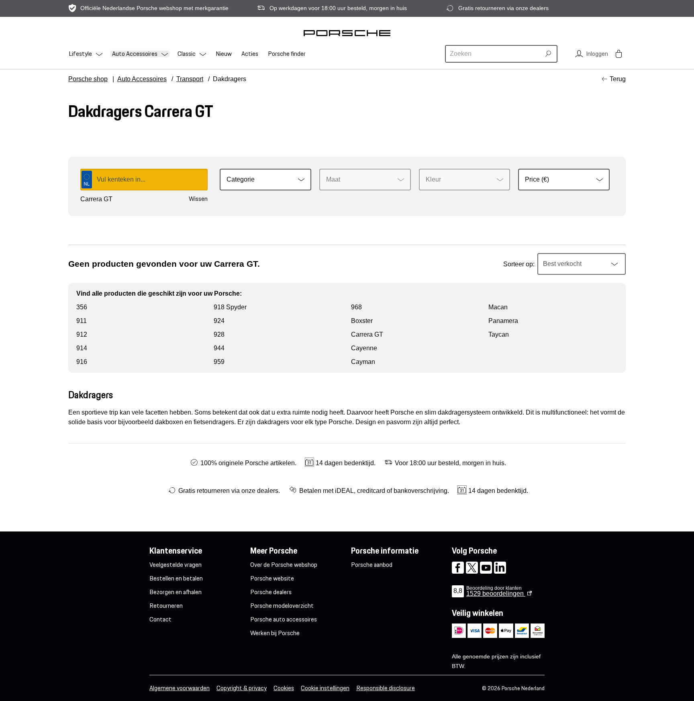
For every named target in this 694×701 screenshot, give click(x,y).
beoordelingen (495, 593)
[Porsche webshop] (347, 33)
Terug (618, 79)
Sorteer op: (519, 264)
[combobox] (494, 54)
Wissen (198, 198)
